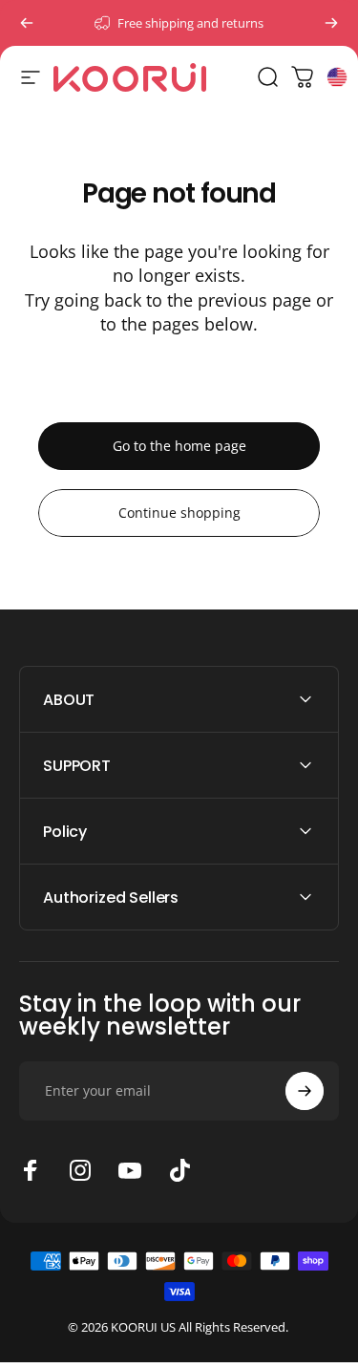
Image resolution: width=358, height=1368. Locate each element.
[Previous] (27, 23)
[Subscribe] (304, 1091)
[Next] (331, 23)
